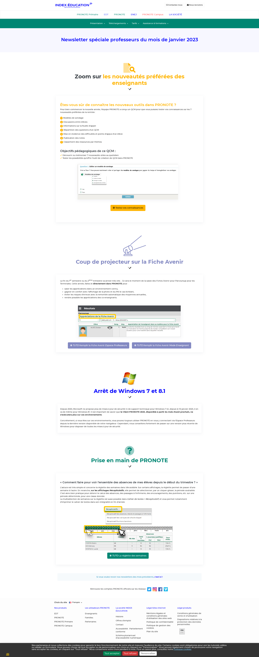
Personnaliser (148, 653)
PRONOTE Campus (152, 14)
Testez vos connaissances (129, 208)
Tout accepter (112, 653)
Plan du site (152, 632)
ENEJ (134, 14)
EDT (106, 14)
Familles (89, 618)
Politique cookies (182, 649)
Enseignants (91, 614)
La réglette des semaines (129, 555)
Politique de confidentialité (159, 622)
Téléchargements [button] (117, 23)
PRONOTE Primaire (87, 14)
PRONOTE (119, 14)
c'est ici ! (158, 577)
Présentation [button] (96, 23)
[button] (181, 631)
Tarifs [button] (134, 23)
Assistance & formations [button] (154, 23)
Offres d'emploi (123, 621)
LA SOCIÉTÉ (175, 14)
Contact (119, 625)
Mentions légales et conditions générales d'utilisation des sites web (159, 615)
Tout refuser (130, 653)
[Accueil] (73, 5)
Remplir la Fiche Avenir (99, 345)
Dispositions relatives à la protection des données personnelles (189, 622)
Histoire (119, 617)
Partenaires (90, 622)
